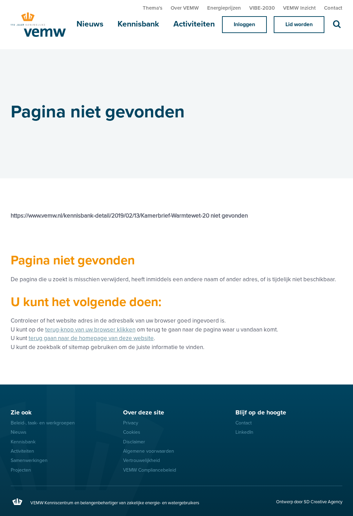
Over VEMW (185, 8)
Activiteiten (194, 24)
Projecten (21, 470)
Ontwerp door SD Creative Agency (309, 502)
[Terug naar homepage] (40, 24)
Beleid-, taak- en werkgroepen (43, 423)
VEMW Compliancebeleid (149, 470)
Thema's (152, 8)
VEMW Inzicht (299, 8)
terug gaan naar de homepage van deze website (91, 338)
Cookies (131, 432)
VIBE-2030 (262, 8)
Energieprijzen (224, 8)
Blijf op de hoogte (260, 412)
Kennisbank (138, 24)
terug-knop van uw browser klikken (90, 329)
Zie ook (21, 412)
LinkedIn (244, 432)
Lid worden (299, 24)
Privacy (130, 423)
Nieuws (90, 24)
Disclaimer (134, 442)
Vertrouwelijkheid (141, 460)
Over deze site (143, 412)
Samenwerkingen (29, 460)
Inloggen (244, 24)
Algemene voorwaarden (148, 451)
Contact (333, 8)
